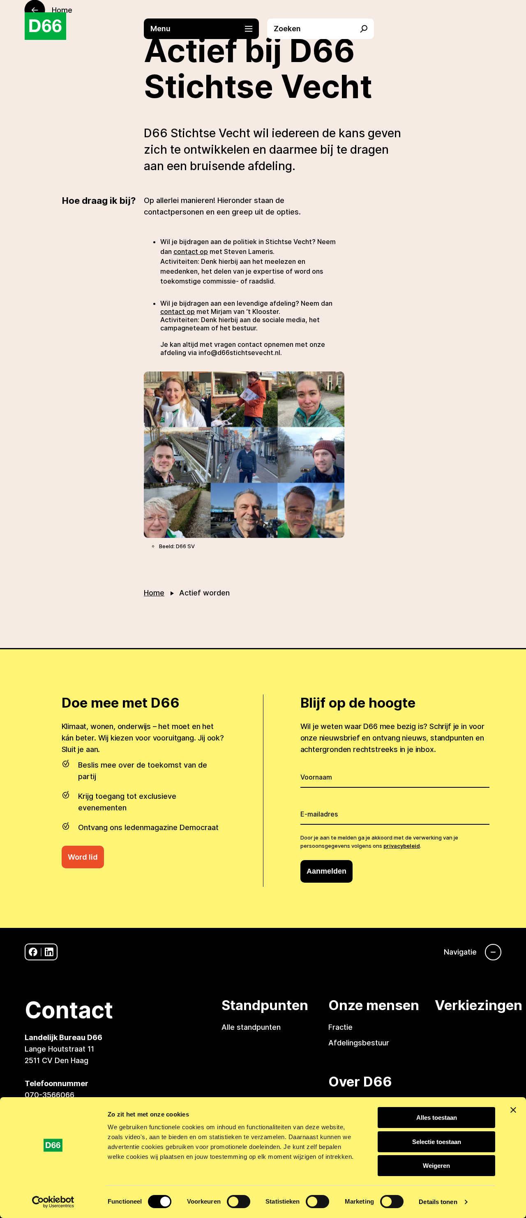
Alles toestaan (436, 1117)
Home (154, 592)
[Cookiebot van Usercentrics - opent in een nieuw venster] (53, 1202)
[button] (205, 28)
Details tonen (438, 1201)
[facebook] (33, 952)
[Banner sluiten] (513, 1110)
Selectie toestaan (436, 1141)
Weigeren (436, 1165)
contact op (190, 251)
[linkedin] (49, 952)
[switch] (238, 1201)
